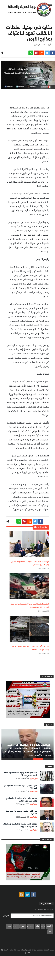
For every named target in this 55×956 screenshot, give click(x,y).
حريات (50, 931)
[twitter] (47, 53)
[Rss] (21, 894)
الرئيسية (50, 926)
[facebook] (52, 53)
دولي (23, 926)
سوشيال (30, 926)
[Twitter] (27, 894)
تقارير (36, 45)
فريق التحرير (47, 755)
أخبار (43, 926)
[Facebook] (33, 894)
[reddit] (41, 53)
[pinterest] (36, 53)
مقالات (16, 926)
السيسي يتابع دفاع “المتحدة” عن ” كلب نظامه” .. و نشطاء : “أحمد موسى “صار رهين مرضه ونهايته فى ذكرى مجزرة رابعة (28, 748)
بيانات (9, 926)
